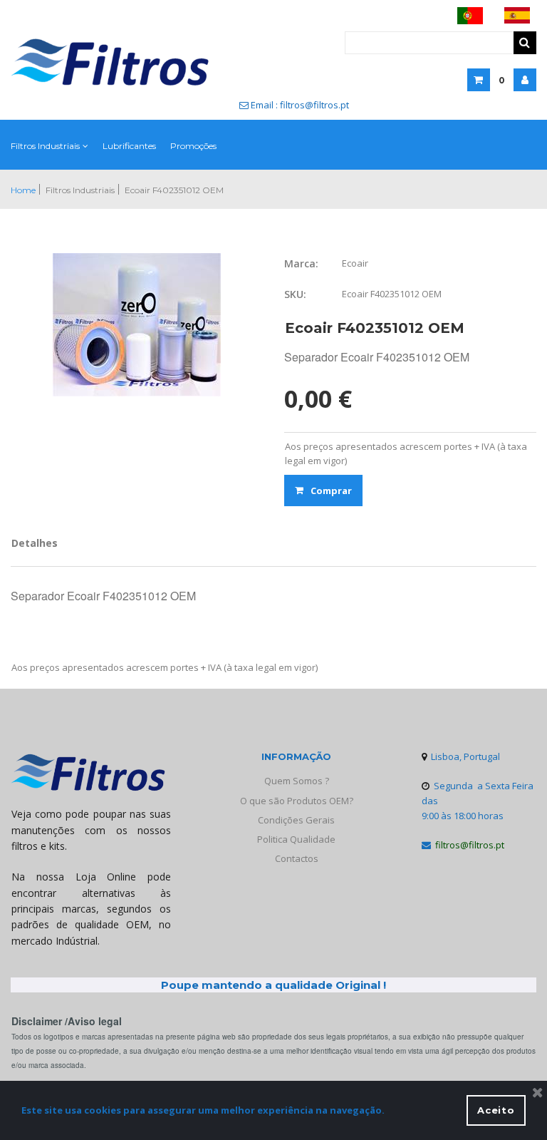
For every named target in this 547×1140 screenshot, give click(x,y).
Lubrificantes (129, 145)
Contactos (296, 858)
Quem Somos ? (296, 780)
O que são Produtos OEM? (296, 800)
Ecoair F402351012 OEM (174, 190)
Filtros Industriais (45, 145)
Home (23, 190)
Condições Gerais (296, 819)
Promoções (193, 145)
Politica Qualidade (296, 839)
